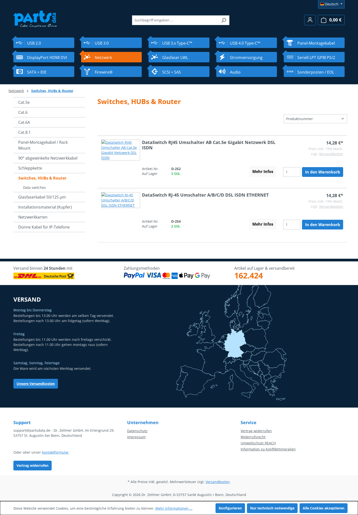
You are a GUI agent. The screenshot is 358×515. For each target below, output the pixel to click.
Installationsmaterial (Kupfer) (45, 207)
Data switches (34, 187)
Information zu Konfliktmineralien (268, 449)
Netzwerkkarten (32, 217)
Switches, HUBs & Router (42, 178)
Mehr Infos (262, 171)
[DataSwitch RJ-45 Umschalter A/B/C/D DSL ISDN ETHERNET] (120, 210)
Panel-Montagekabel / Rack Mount (43, 145)
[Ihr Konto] (310, 20)
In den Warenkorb (322, 172)
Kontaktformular (55, 452)
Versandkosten (331, 154)
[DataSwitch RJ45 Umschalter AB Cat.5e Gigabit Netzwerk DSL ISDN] (120, 158)
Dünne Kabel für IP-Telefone (44, 227)
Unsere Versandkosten (36, 383)
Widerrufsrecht (253, 437)
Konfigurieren (230, 508)
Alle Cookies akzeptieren (323, 508)
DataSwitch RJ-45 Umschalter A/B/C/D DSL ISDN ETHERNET (205, 195)
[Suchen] (223, 20)
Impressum (136, 437)
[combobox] (175, 20)
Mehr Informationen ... (173, 508)
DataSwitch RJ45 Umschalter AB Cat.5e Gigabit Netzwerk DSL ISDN (208, 145)
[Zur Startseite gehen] (35, 18)
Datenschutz (137, 431)
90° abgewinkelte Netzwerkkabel (47, 158)
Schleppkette (30, 168)
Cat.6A (24, 122)
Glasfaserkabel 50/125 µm (42, 197)
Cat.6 (23, 112)
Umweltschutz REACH (258, 443)
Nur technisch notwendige (272, 508)
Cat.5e (24, 102)
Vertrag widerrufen (32, 465)
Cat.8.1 (24, 132)
